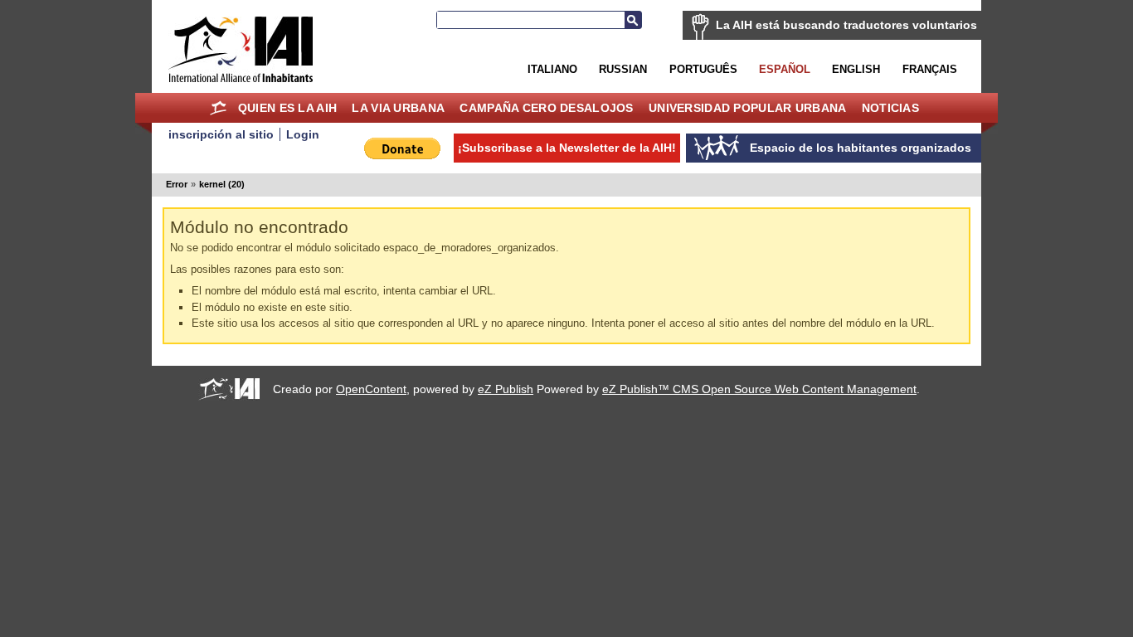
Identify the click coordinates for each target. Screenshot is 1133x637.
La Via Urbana (398, 107)
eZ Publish (505, 389)
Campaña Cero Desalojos (546, 107)
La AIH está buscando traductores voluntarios (846, 25)
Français (929, 69)
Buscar (633, 20)
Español (784, 69)
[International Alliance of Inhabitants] (240, 49)
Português (703, 69)
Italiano (552, 69)
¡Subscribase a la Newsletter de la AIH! (567, 147)
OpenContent (371, 389)
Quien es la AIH (287, 107)
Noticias (890, 107)
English (856, 69)
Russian (623, 69)
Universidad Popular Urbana (747, 107)
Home (218, 108)
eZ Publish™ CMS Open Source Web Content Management (759, 389)
